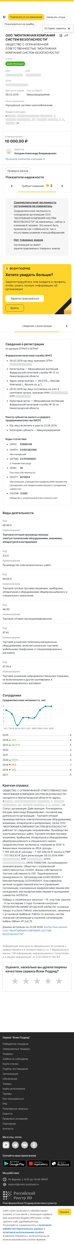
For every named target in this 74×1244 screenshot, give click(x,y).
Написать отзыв (56, 17)
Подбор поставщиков (15, 1068)
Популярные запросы (15, 1108)
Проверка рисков (17, 170)
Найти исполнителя (14, 1088)
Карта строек (10, 1063)
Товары (7, 1083)
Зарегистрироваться (24, 298)
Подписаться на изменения (26, 16)
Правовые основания (15, 1118)
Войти (14, 308)
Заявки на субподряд (15, 1058)
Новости (7, 1113)
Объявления (10, 1078)
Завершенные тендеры (16, 1048)
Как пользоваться (13, 1098)
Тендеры (8, 1053)
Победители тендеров (15, 1043)
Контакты (8, 1128)
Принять (64, 1211)
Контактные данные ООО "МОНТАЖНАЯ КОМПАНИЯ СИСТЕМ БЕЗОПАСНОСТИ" (35, 930)
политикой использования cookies (23, 1232)
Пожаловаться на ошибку (19, 24)
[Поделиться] (66, 35)
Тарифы (7, 1093)
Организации (10, 1073)
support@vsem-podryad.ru (23, 1184)
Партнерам (9, 1123)
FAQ (5, 1103)
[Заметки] (61, 35)
